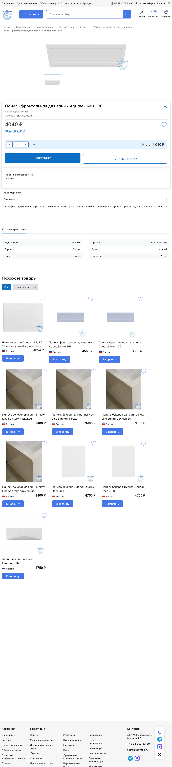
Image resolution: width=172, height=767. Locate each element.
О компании (8, 3)
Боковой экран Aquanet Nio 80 (22, 342)
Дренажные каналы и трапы (72, 757)
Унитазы (34, 753)
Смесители (36, 758)
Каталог (34, 14)
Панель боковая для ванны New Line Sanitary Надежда (23, 416)
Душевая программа (42, 763)
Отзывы (64, 3)
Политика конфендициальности (14, 757)
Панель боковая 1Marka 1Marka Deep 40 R (123, 489)
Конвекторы (95, 748)
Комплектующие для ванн (73, 26)
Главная (6, 26)
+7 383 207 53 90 (138, 743)
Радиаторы (95, 734)
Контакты (76, 3)
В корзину (43, 158)
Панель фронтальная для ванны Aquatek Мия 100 (120, 344)
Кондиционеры (97, 753)
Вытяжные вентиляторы (96, 760)
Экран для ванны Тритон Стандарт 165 (18, 561)
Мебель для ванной (41, 739)
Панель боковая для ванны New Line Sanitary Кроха (73, 416)
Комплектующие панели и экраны (112, 26)
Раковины (69, 734)
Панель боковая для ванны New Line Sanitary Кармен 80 (23, 489)
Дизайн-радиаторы (95, 741)
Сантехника (23, 26)
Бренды (87, 3)
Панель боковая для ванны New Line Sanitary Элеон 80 (123, 416)
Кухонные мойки (72, 739)
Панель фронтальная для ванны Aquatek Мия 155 (70, 344)
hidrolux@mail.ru (137, 749)
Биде (66, 750)
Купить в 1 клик (125, 159)
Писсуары (69, 744)
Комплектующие (44, 26)
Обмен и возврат (49, 3)
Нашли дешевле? (15, 130)
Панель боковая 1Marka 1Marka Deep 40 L (73, 489)
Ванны (34, 734)
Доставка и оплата (27, 3)
